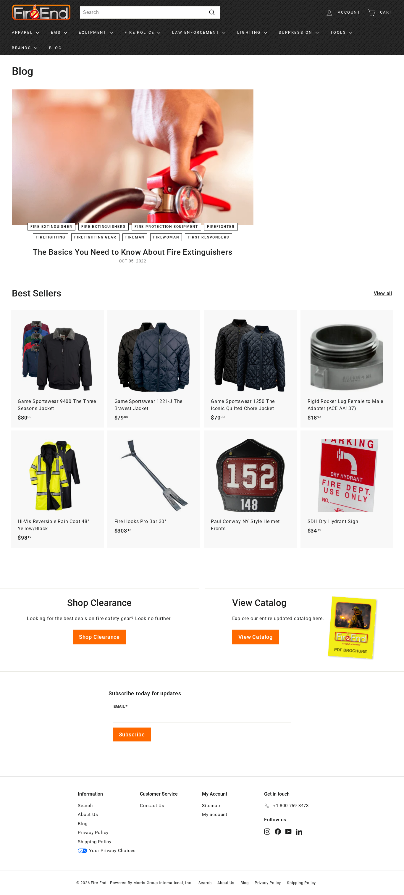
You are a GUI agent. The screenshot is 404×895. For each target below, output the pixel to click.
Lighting (249, 32)
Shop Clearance (99, 637)
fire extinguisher (51, 227)
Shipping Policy (94, 841)
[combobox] (150, 12)
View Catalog (255, 637)
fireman (135, 237)
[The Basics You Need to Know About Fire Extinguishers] (132, 157)
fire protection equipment (166, 227)
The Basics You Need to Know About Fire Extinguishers (132, 252)
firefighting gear (95, 237)
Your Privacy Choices (112, 850)
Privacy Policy (93, 832)
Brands (22, 48)
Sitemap (211, 805)
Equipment (93, 32)
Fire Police (140, 32)
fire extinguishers (103, 227)
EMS (56, 32)
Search (85, 805)
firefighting (50, 237)
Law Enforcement (196, 32)
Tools (339, 32)
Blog (55, 48)
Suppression (296, 32)
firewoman (166, 237)
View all (383, 293)
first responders (208, 237)
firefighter (221, 227)
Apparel (23, 32)
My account (214, 814)
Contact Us (152, 805)
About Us (88, 814)
